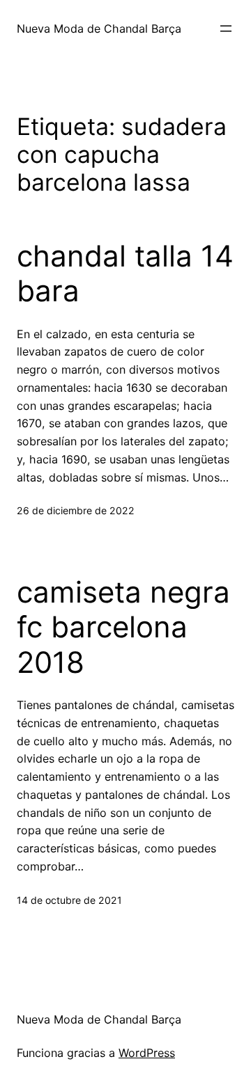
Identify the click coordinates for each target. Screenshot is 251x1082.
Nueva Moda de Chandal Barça (99, 28)
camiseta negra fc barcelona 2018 (123, 627)
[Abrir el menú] (226, 28)
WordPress (147, 1053)
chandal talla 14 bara (125, 273)
